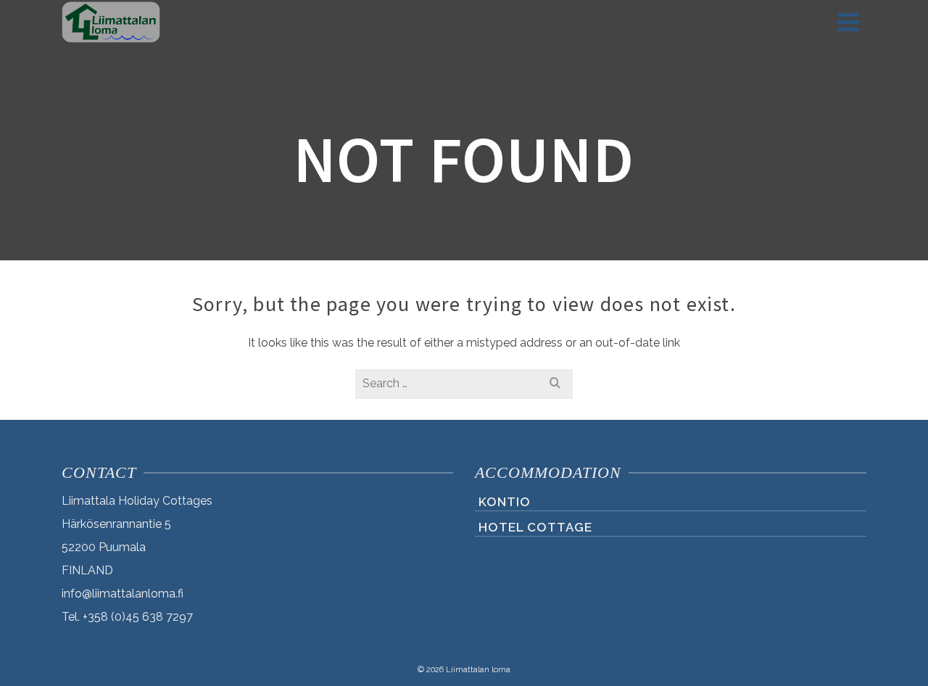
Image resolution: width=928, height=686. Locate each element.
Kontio (504, 502)
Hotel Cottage (535, 527)
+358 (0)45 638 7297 (127, 617)
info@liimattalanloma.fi (122, 593)
